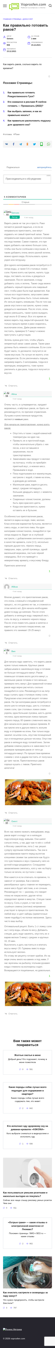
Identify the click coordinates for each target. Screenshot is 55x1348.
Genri (14, 821)
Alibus (14, 586)
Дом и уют (28, 19)
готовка (8, 134)
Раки (17, 134)
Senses (15, 213)
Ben (13, 651)
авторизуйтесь (44, 167)
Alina (14, 394)
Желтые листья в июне (27, 1055)
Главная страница (12, 19)
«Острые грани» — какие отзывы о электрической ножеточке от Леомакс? (27, 1226)
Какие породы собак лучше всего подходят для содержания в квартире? (27, 1090)
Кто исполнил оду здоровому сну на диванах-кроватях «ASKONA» (27, 1128)
